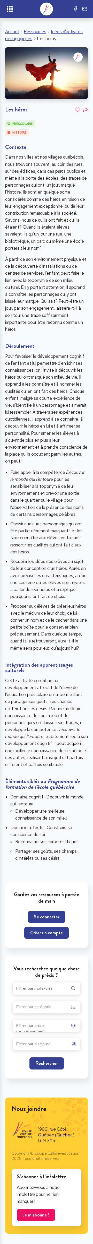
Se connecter (46, 916)
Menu (10, 9)
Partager (85, 109)
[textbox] (33, 1007)
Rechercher (46, 1063)
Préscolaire (22, 123)
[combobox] (46, 1007)
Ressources (35, 31)
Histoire (19, 132)
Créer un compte (46, 932)
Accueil (12, 31)
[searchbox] (42, 1027)
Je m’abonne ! (36, 1214)
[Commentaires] (85, 9)
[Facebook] (75, 9)
